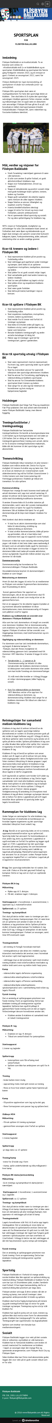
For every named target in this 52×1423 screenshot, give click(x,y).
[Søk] (37, 4)
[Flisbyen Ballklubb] (26, 14)
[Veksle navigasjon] (47, 4)
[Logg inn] (42, 4)
